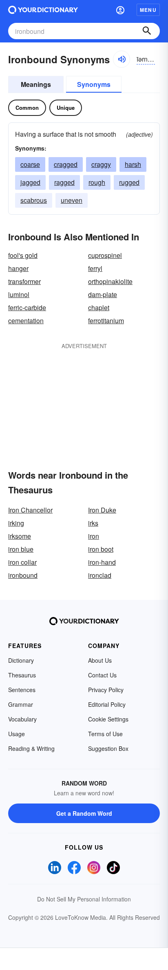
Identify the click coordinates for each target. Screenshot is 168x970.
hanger (18, 268)
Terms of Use (105, 734)
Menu (148, 9)
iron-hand (102, 562)
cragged (65, 164)
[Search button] (147, 31)
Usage (16, 734)
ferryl (95, 268)
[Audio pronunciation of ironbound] (121, 59)
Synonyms (94, 84)
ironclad (99, 575)
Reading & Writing (31, 748)
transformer (24, 281)
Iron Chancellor (30, 510)
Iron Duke (102, 510)
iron (93, 536)
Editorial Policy (107, 704)
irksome (19, 536)
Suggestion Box (108, 748)
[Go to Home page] (43, 10)
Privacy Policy (106, 690)
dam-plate (102, 294)
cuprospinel (105, 255)
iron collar (22, 562)
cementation (26, 320)
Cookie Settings (108, 719)
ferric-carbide (27, 307)
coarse (30, 164)
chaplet (98, 307)
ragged (64, 182)
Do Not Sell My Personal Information (84, 899)
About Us (100, 660)
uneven (71, 200)
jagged (30, 182)
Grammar (20, 704)
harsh (133, 164)
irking (16, 523)
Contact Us (102, 675)
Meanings (36, 84)
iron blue (20, 549)
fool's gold (23, 255)
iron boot (100, 549)
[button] (120, 9)
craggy (101, 164)
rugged (129, 182)
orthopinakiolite (110, 281)
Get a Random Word (84, 813)
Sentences (21, 690)
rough (96, 182)
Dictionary (21, 660)
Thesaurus (22, 675)
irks (93, 523)
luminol (18, 294)
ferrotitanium (106, 320)
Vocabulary (22, 719)
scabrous (33, 200)
